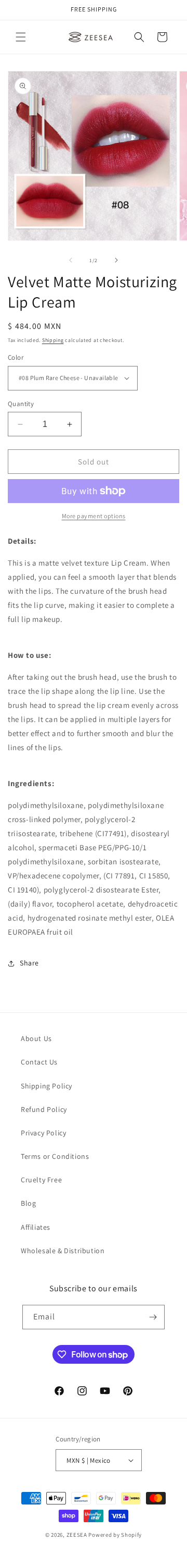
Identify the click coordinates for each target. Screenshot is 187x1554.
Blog (28, 1203)
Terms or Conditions (55, 1156)
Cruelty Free (41, 1179)
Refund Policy (44, 1109)
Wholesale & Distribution (62, 1250)
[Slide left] (70, 260)
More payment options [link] (94, 516)
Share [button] (29, 963)
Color (15, 357)
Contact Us (39, 1062)
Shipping (53, 340)
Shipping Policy (46, 1086)
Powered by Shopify (115, 1534)
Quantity (21, 403)
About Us (36, 1038)
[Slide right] (116, 260)
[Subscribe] (152, 1317)
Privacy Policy (43, 1132)
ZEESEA (76, 1534)
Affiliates (35, 1227)
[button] (20, 37)
